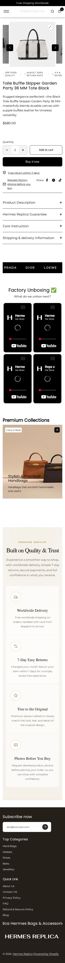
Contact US (10, 891)
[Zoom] (6, 29)
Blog (6, 915)
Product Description (19, 203)
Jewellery (8, 869)
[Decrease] (7, 150)
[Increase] (23, 150)
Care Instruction (16, 226)
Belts (6, 863)
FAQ (5, 903)
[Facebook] (47, 180)
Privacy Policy (12, 897)
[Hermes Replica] (32, 12)
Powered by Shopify (46, 953)
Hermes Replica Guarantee (25, 214)
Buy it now (32, 161)
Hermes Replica (23, 953)
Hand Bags (10, 846)
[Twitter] (53, 180)
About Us (8, 886)
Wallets (7, 852)
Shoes (6, 857)
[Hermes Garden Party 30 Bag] (57, 430)
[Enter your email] (45, 827)
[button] (9, 47)
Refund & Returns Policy (18, 909)
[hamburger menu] (6, 11)
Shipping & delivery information (28, 238)
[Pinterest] (60, 180)
